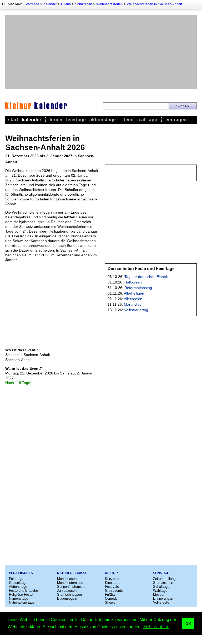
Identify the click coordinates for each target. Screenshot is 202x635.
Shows (110, 602)
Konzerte (112, 579)
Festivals (112, 587)
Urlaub (66, 4)
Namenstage (18, 598)
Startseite (31, 4)
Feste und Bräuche (23, 591)
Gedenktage (18, 583)
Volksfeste (161, 602)
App (153, 119)
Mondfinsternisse (70, 583)
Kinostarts (112, 583)
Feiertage (76, 119)
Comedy (111, 598)
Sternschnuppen (69, 594)
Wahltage (160, 591)
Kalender (50, 4)
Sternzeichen (163, 583)
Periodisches (21, 573)
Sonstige (161, 573)
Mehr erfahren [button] (156, 626)
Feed (129, 119)
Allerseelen (133, 299)
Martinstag (133, 304)
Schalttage (161, 587)
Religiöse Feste (21, 594)
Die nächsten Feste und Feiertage (141, 268)
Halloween (133, 282)
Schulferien (83, 4)
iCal (141, 119)
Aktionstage (102, 119)
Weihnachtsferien (109, 4)
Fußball (110, 594)
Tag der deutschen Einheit (146, 277)
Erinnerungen (163, 598)
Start (13, 119)
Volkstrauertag (136, 310)
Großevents (114, 591)
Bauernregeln (67, 598)
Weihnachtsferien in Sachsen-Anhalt (154, 4)
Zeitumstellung (164, 579)
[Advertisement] (101, 52)
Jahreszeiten (67, 591)
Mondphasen (67, 579)
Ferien (55, 119)
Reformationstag (138, 288)
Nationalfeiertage (21, 602)
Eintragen (176, 119)
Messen (159, 594)
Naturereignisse (72, 573)
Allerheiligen (134, 293)
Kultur (111, 573)
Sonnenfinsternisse (71, 587)
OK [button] (188, 624)
